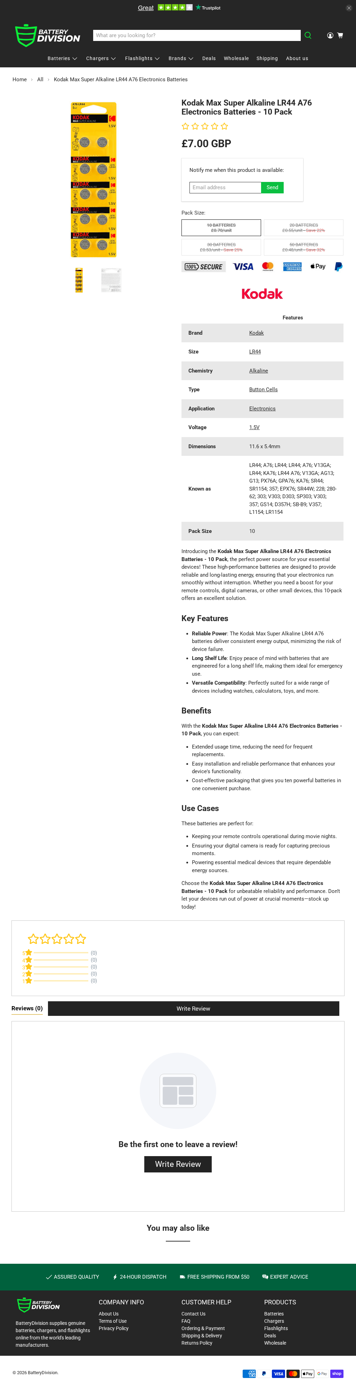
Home (20, 79)
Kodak (256, 333)
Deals (209, 58)
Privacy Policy (114, 1328)
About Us (109, 1314)
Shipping (267, 58)
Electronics (262, 409)
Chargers (97, 58)
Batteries (59, 58)
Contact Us (193, 1314)
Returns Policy (196, 1343)
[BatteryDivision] (47, 35)
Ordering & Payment (203, 1328)
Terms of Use (113, 1321)
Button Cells (263, 389)
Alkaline (258, 371)
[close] (349, 8)
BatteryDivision (42, 1372)
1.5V (254, 427)
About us (297, 58)
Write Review (193, 1008)
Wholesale (236, 58)
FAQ (186, 1321)
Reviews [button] (27, 1008)
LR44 (255, 352)
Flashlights (139, 58)
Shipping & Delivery (201, 1335)
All (40, 79)
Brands (177, 58)
